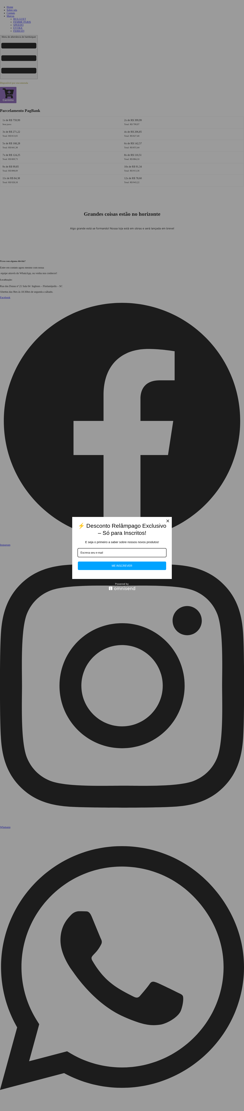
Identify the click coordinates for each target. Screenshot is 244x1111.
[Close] (168, 521)
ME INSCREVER (122, 565)
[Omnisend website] (122, 586)
